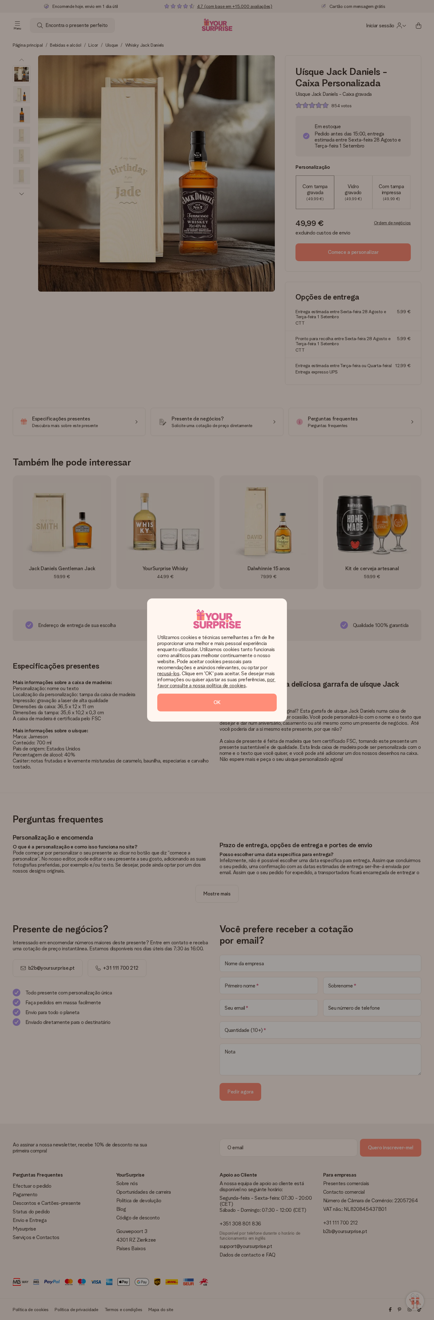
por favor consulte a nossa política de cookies (216, 682)
